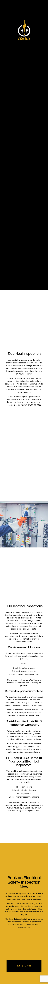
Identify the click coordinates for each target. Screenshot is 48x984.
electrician (22, 374)
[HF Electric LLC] (24, 30)
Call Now (24, 971)
